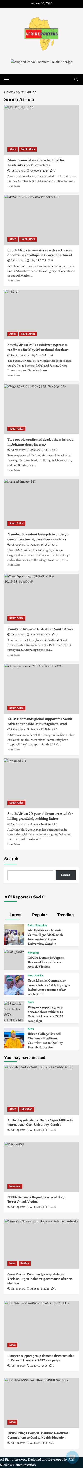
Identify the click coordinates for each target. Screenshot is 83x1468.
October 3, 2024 (39, 170)
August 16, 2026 (39, 1288)
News (31, 975)
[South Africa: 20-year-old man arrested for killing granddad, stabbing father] (41, 783)
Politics (39, 975)
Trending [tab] (65, 914)
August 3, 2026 (39, 1365)
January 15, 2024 (40, 729)
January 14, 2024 (40, 824)
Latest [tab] (15, 914)
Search (11, 858)
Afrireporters (18, 170)
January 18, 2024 (40, 634)
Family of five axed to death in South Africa (40, 629)
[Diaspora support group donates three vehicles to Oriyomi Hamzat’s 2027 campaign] (14, 1012)
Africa (12, 149)
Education (41, 925)
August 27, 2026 (39, 1130)
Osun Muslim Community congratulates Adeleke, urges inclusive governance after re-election (40, 1278)
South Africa (28, 149)
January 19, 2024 (40, 544)
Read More (13, 186)
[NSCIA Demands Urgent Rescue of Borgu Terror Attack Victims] (14, 952)
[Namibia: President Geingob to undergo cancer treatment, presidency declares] (41, 504)
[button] (8, 79)
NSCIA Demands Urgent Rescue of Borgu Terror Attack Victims (46, 962)
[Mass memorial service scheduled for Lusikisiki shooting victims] (41, 130)
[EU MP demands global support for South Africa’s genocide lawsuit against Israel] (41, 689)
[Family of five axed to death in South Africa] (41, 599)
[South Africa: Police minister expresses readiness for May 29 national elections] (41, 314)
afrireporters (18, 1288)
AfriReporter (18, 1130)
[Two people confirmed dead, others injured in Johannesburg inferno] (41, 409)
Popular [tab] (39, 914)
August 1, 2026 (39, 1442)
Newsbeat (33, 952)
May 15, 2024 (38, 355)
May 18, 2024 (38, 260)
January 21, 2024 (40, 450)
